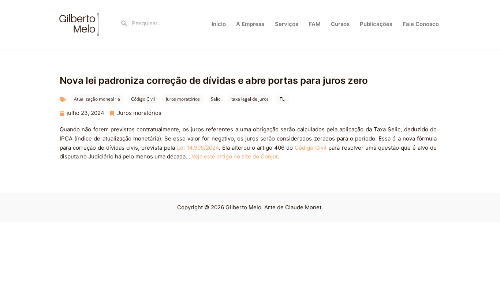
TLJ (283, 99)
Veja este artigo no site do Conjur (234, 156)
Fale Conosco (421, 23)
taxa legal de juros (250, 99)
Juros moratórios (183, 99)
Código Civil (143, 99)
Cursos (340, 23)
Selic (215, 99)
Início (219, 23)
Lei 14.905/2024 (198, 147)
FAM (315, 23)
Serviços (286, 23)
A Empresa (250, 23)
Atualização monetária (97, 99)
